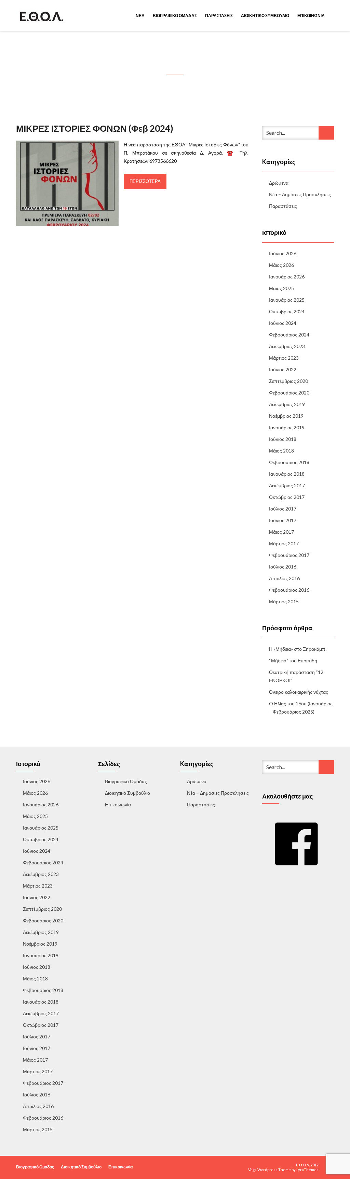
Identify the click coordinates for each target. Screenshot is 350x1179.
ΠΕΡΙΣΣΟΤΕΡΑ (145, 181)
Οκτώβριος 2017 (287, 497)
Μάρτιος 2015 (284, 601)
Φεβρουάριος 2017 (289, 555)
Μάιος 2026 (281, 265)
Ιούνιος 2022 (282, 369)
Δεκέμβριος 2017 (287, 485)
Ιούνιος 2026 (282, 253)
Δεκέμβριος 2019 (287, 404)
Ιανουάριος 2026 (287, 276)
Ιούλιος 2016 (282, 567)
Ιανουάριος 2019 (287, 427)
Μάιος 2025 (281, 288)
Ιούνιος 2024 (282, 323)
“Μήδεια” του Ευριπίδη (293, 660)
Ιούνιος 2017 (282, 520)
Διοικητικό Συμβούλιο (265, 15)
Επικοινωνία (311, 15)
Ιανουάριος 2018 (287, 474)
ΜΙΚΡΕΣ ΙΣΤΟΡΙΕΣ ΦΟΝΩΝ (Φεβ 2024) (94, 128)
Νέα (140, 15)
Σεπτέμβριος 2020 (288, 381)
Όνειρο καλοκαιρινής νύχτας (298, 692)
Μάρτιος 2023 (284, 358)
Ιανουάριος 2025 (287, 300)
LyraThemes (307, 1169)
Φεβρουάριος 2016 (289, 590)
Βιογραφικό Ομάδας (175, 15)
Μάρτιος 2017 (284, 543)
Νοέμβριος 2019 (286, 416)
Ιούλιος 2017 (282, 509)
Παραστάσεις (219, 15)
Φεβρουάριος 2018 (289, 462)
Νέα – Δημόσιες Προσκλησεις (300, 194)
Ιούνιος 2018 (282, 439)
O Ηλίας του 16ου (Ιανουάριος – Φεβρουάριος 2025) (301, 708)
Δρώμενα (278, 183)
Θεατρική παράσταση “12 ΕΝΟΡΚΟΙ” (296, 676)
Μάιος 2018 (281, 451)
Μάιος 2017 (281, 532)
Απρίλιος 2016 (284, 578)
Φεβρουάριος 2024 (289, 334)
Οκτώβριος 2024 (287, 311)
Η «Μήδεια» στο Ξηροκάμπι (297, 649)
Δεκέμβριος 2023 (287, 346)
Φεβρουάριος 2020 (289, 393)
